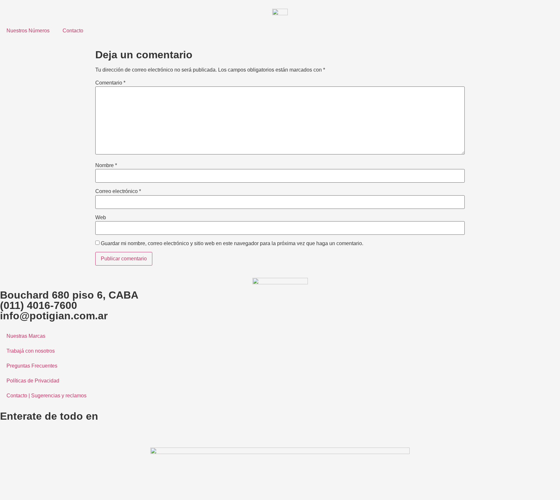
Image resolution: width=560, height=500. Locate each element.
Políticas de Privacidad (32, 380)
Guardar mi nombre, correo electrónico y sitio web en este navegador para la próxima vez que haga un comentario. (232, 243)
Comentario (110, 82)
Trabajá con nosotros (30, 351)
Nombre (106, 165)
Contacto (73, 30)
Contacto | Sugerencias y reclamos (46, 395)
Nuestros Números (28, 30)
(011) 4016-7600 (38, 305)
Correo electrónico (118, 191)
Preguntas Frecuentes (31, 366)
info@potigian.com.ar (54, 316)
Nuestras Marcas (25, 336)
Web (100, 217)
